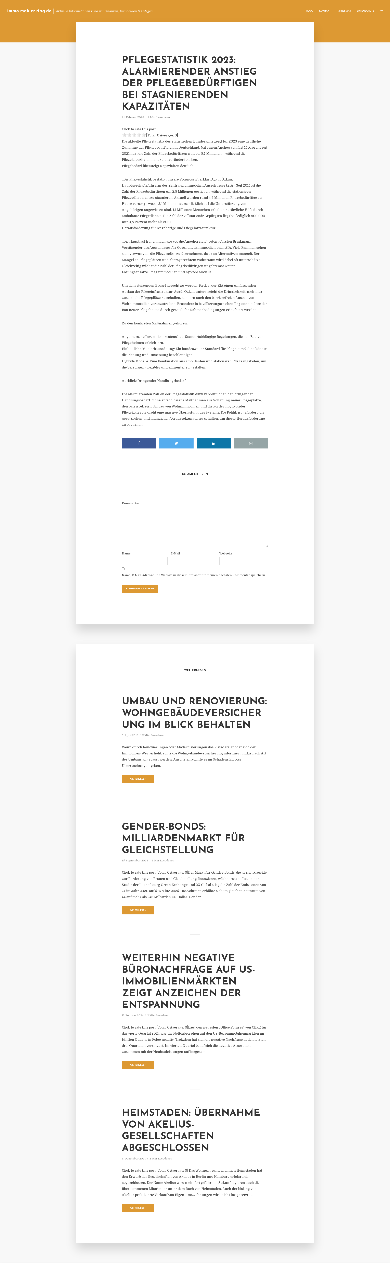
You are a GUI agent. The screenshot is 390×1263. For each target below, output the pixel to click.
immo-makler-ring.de (29, 11)
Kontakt (325, 11)
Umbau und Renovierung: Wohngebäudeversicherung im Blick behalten (194, 713)
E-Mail (175, 553)
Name (126, 553)
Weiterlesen (138, 779)
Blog (309, 11)
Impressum (344, 11)
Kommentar (130, 503)
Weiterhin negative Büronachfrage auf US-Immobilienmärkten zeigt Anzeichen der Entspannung (188, 982)
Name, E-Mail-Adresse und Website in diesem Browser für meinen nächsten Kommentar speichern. (194, 575)
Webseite (225, 553)
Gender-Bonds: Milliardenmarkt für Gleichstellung (183, 839)
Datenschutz (365, 11)
